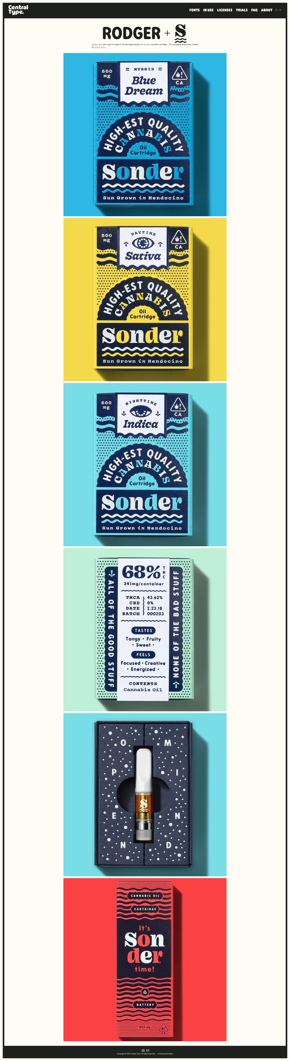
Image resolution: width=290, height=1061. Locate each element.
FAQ (254, 10)
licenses (224, 10)
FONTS (194, 10)
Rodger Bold (97, 44)
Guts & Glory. (100, 47)
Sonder (147, 44)
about (266, 10)
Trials (242, 10)
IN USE (208, 10)
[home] (18, 10)
